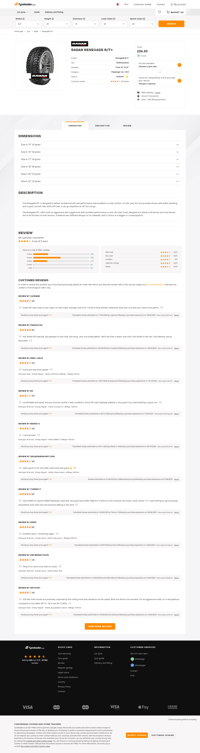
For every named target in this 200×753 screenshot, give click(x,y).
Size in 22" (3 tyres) (30, 181)
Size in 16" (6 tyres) (30, 151)
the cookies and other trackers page (35, 746)
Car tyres (98, 653)
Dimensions (75, 126)
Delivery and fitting (54, 12)
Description (102, 126)
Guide (37, 12)
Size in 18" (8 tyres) (30, 166)
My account (180, 4)
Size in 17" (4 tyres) (30, 159)
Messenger (140, 665)
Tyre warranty (64, 653)
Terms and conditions (68, 677)
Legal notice (63, 672)
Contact (161, 4)
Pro (126, 4)
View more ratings (100, 626)
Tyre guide (63, 658)
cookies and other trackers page (39, 741)
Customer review (142, 4)
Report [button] (176, 315)
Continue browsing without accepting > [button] (182, 719)
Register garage (65, 667)
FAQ (132, 675)
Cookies (61, 691)
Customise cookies (162, 735)
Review (127, 126)
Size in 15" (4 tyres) (30, 144)
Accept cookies (136, 735)
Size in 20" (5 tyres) (30, 173)
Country (61, 681)
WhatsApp (139, 659)
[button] (58, 254)
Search (171, 24)
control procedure (155, 284)
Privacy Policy (64, 686)
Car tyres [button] (21, 12)
